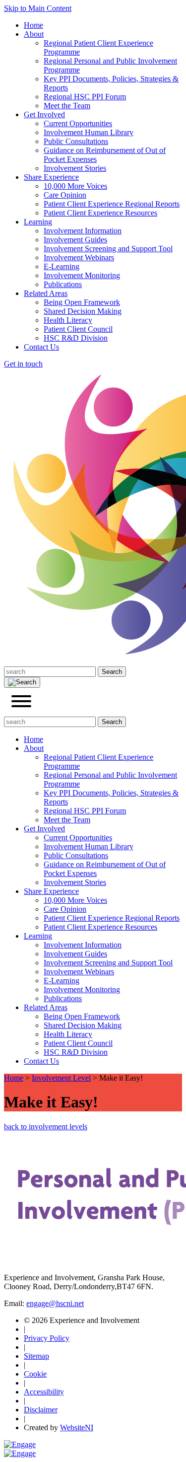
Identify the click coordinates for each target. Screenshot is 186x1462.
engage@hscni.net (55, 1303)
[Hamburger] (21, 702)
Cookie (35, 1374)
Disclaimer (41, 1409)
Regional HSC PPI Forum (85, 96)
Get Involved (44, 114)
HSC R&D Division (76, 338)
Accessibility (44, 1392)
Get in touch (23, 364)
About (34, 34)
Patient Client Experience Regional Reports (112, 204)
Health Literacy (68, 320)
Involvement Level (61, 1078)
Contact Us (41, 347)
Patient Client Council (78, 329)
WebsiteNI (76, 1427)
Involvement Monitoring (82, 275)
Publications (63, 284)
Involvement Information (83, 230)
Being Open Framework (82, 302)
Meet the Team (67, 105)
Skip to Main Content (37, 8)
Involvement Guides (75, 239)
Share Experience (51, 177)
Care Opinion (65, 195)
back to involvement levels (45, 1126)
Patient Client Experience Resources (100, 213)
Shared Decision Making (83, 311)
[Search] (22, 682)
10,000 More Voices (75, 186)
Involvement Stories (75, 168)
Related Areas (45, 293)
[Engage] (20, 1444)
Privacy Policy (46, 1338)
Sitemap (36, 1356)
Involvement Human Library (88, 132)
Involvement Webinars (79, 257)
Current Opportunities (78, 123)
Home (33, 25)
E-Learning (61, 266)
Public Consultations (76, 141)
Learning (38, 222)
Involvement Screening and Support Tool (108, 248)
